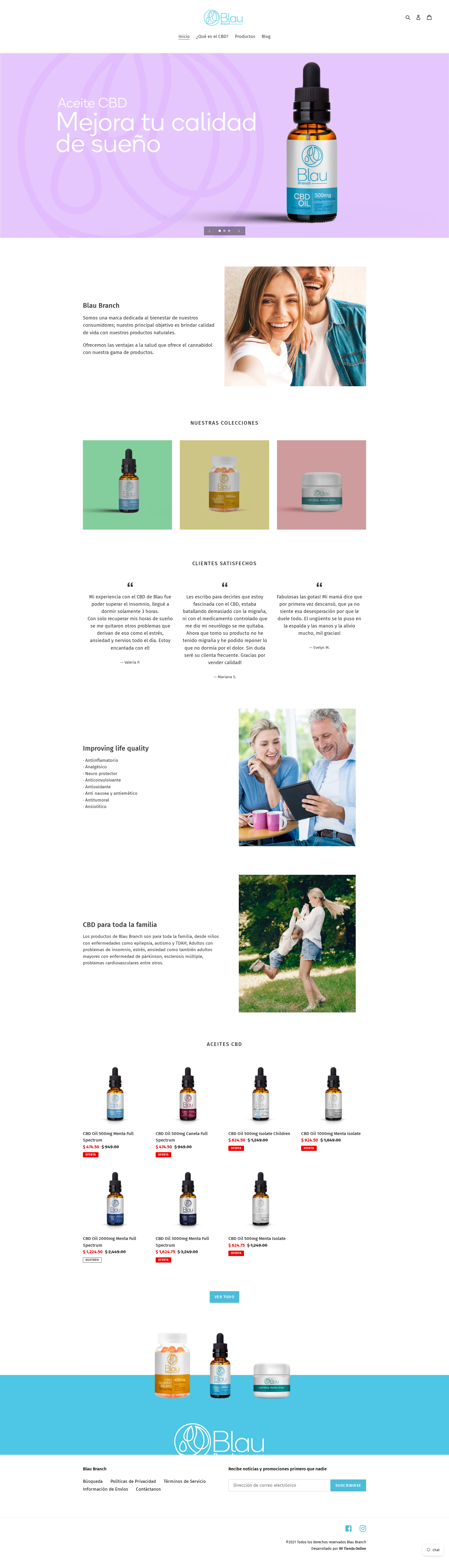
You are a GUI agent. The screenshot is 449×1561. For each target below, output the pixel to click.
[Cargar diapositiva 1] (220, 231)
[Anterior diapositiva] (209, 231)
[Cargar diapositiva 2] (224, 231)
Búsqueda (93, 1481)
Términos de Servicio (185, 1481)
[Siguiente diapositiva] (239, 231)
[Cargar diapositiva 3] (229, 231)
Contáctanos (148, 1489)
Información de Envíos (105, 1489)
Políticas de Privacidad (133, 1481)
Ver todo (224, 1297)
